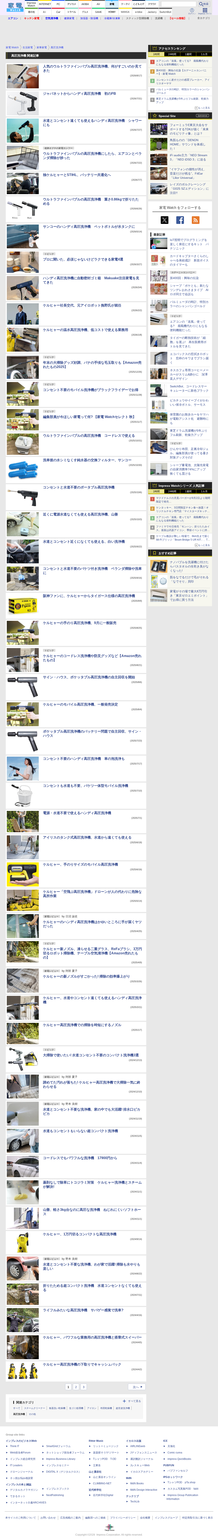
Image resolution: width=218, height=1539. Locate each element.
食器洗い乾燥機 (57, 1408)
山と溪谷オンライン (104, 1477)
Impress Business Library (60, 1458)
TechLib (134, 1501)
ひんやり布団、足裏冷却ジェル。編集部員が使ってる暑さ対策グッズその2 (189, 453)
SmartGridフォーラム (58, 1446)
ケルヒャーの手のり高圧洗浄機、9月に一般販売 (79, 623)
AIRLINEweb (137, 1446)
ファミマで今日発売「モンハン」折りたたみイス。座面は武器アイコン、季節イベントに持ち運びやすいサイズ (183, 530)
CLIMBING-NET (102, 1483)
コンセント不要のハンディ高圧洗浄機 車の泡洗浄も (84, 758)
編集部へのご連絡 (95, 1517)
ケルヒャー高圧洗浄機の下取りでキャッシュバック (82, 1364)
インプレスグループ (166, 1517)
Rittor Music (96, 1440)
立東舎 (97, 1465)
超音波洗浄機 (123, 1408)
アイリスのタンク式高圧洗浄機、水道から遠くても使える (87, 837)
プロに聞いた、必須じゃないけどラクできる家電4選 (83, 259)
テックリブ (132, 1496)
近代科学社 (95, 1489)
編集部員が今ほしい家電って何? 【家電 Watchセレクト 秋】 (89, 417)
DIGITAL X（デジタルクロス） (63, 1471)
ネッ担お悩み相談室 (21, 1478)
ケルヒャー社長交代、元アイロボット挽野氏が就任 (82, 305)
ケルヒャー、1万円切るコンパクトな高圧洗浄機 (79, 1234)
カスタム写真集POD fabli (183, 1488)
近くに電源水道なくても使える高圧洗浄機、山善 (80, 514)
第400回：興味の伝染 (184, 278)
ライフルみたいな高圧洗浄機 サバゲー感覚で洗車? (83, 1310)
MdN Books (137, 1483)
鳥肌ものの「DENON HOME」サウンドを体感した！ (188, 144)
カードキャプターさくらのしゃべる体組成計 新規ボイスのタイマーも (189, 260)
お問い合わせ (48, 1517)
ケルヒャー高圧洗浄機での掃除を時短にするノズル (82, 1025)
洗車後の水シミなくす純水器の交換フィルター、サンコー (87, 460)
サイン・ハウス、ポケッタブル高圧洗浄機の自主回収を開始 (89, 677)
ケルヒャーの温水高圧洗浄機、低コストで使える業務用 (85, 330)
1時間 (156, 54)
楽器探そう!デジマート (106, 1452)
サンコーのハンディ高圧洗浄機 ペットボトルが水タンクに (89, 226)
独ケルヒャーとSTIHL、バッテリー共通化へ (77, 175)
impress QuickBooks (179, 1458)
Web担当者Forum (20, 1452)
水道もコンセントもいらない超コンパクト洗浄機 (80, 1131)
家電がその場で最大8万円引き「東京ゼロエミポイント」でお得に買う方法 (189, 595)
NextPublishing (55, 1495)
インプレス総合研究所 (23, 1458)
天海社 (171, 1446)
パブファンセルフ (178, 1470)
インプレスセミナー (57, 1465)
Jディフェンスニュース (143, 1452)
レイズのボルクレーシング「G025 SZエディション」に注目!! (189, 189)
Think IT (14, 1446)
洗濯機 (159, 18)
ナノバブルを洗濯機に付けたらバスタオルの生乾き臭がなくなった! (189, 566)
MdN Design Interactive (143, 1489)
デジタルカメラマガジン (24, 1489)
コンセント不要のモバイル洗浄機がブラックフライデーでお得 (90, 390)
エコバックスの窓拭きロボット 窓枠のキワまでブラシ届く (189, 358)
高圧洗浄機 (19, 1414)
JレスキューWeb (140, 1465)
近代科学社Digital (103, 1495)
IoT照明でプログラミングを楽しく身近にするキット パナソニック (189, 244)
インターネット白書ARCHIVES (28, 1502)
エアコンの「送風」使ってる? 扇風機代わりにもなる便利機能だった (188, 326)
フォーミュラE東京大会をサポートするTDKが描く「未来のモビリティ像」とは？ (189, 129)
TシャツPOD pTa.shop (181, 1482)
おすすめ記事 (167, 553)
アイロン (91, 1408)
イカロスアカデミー (141, 1471)
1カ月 (204, 54)
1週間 (188, 54)
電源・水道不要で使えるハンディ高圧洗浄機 (77, 813)
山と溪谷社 (95, 1471)
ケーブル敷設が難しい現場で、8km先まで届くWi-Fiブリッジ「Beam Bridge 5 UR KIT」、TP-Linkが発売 (183, 540)
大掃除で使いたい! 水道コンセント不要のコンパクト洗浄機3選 (91, 1055)
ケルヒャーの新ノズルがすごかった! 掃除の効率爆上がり (86, 976)
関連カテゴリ (25, 1402)
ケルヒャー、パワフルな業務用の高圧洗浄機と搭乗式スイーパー (92, 1337)
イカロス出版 (133, 1440)
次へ (138, 1387)
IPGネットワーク (173, 1477)
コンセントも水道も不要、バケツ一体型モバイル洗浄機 (85, 785)
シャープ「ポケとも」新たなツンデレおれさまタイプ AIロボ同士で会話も (189, 290)
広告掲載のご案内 (70, 1517)
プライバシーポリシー (123, 1517)
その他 (32, 1414)
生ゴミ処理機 (76, 1408)
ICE (165, 1440)
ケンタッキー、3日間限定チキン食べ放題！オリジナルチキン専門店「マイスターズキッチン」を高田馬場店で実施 (182, 511)
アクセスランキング (172, 48)
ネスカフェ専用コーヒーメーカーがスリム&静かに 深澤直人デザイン (189, 374)
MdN (129, 1478)
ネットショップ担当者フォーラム (65, 1452)
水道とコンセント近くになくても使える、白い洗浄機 (84, 541)
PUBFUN (168, 1465)
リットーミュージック (106, 1446)
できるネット (17, 1496)
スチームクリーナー (34, 1408)
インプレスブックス (57, 1488)
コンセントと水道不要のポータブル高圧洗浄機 (79, 487)
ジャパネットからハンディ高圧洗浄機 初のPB (79, 93)
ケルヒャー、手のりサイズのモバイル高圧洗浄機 (80, 864)
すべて (16, 1408)
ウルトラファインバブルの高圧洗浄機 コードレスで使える (89, 435)
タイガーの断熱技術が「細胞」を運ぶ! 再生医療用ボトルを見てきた (188, 342)
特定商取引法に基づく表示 (197, 1517)
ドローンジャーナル (21, 1471)
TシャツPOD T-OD (104, 1458)
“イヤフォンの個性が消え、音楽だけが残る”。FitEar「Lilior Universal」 (188, 173)
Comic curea (175, 1452)
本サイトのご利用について (20, 1517)
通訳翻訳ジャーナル (141, 1458)
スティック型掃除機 (137, 18)
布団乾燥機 (106, 1408)
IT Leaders (16, 1465)
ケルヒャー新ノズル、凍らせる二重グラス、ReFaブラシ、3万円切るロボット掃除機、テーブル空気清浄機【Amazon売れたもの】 (92, 953)
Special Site (167, 116)
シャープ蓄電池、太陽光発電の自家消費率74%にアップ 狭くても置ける (189, 469)
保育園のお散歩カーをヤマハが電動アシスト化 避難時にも (189, 419)
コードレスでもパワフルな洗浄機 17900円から (80, 1158)
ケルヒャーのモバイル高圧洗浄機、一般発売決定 (80, 704)
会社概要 (145, 1517)
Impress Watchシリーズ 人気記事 (182, 485)
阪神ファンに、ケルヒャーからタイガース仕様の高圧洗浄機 (89, 596)
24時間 (172, 54)
